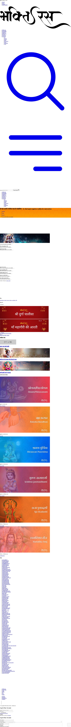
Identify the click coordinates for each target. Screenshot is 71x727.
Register (9, 715)
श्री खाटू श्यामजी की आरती (6, 584)
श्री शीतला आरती (4, 623)
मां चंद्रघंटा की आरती (5, 617)
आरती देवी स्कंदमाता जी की (6, 653)
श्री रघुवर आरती (4, 638)
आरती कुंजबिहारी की (5, 562)
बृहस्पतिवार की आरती (5, 633)
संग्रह (3, 213)
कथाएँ (3, 3)
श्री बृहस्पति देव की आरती (6, 636)
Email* (1, 710)
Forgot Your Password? (4, 713)
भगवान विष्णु (6, 43)
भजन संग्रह (4, 36)
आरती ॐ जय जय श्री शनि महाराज (7, 634)
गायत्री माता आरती (5, 578)
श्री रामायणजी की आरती (5, 583)
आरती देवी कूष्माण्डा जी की (6, 591)
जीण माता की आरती (5, 649)
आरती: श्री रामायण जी (5, 666)
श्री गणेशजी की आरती (5, 560)
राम (4, 37)
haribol (5, 300)
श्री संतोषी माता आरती (5, 622)
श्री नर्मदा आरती (4, 663)
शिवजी (5, 40)
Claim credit (8, 280)
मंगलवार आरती (4, 586)
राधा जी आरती (4, 595)
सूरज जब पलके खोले (4, 346)
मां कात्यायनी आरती (5, 590)
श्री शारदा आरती (4, 624)
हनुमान (5, 42)
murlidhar (13, 300)
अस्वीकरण (3, 699)
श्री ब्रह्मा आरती (4, 661)
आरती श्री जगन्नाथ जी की (6, 604)
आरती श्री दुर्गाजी (4, 601)
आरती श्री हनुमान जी (5, 564)
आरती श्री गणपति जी (5, 561)
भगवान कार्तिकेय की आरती (6, 650)
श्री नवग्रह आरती (4, 620)
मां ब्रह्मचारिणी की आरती (5, 657)
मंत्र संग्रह (3, 34)
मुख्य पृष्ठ (3, 2)
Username (1, 723)
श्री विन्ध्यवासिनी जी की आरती (6, 659)
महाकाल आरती (4, 611)
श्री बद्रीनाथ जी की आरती (6, 614)
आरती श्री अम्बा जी (5, 572)
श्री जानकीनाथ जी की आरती (6, 647)
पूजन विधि (3, 4)
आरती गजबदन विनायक (5, 579)
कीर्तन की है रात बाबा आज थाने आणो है (7, 662)
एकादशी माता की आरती (5, 576)
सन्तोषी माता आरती (5, 635)
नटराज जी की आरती (5, 603)
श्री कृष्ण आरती (4, 619)
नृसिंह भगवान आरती (5, 665)
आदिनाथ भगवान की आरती (6, 616)
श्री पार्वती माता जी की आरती (6, 577)
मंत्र (2, 692)
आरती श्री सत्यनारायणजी (6, 567)
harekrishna (2, 300)
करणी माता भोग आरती (5, 643)
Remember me (3, 712)
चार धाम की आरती (4, 607)
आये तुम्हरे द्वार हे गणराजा (5, 372)
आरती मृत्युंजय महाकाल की (6, 605)
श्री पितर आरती (4, 615)
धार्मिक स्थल (4, 30)
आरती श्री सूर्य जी (4, 568)
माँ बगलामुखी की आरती (5, 580)
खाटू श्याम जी (6, 41)
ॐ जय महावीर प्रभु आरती (6, 639)
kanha (8, 300)
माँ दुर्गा (5, 44)
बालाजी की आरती (4, 652)
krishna (10, 300)
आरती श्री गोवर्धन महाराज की (6, 570)
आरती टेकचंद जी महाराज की (6, 632)
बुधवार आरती (4, 609)
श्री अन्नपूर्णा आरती (5, 621)
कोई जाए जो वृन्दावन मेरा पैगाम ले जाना (8, 359)
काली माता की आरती (5, 594)
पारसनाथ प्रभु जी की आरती (6, 627)
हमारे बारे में (3, 697)
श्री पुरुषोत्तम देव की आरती (6, 569)
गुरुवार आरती (4, 587)
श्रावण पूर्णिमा (2, 465)
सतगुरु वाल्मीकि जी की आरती (6, 630)
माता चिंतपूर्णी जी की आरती (6, 618)
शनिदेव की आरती (4, 588)
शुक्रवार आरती (4, 592)
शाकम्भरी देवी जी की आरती (6, 628)
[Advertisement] (31, 225)
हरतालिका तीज (2, 555)
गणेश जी (5, 39)
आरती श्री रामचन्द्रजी (5, 565)
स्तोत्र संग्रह (4, 35)
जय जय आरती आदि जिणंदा (6, 672)
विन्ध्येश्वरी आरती (4, 640)
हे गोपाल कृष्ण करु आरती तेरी (6, 667)
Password (1, 711)
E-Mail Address (2, 722)
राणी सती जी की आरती (5, 581)
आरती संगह (3, 32)
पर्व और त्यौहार (4, 193)
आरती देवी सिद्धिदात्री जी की (6, 656)
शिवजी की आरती (4, 566)
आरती (3, 690)
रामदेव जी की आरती (5, 655)
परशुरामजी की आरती (5, 612)
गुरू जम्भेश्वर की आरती (5, 664)
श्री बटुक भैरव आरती (5, 598)
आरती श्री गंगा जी (4, 599)
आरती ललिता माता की (5, 602)
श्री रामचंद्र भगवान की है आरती (6, 670)
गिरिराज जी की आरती (5, 600)
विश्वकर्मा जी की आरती (5, 610)
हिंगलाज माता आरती (5, 606)
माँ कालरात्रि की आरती (5, 582)
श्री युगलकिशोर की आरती (6, 660)
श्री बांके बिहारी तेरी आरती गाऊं (6, 648)
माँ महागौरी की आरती (5, 597)
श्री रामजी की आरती (5, 644)
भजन (3, 693)
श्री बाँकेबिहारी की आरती (5, 563)
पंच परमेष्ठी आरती (4, 637)
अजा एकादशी (2, 525)
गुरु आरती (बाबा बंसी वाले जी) (6, 631)
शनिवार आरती (4, 593)
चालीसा (3, 691)
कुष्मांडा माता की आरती (5, 673)
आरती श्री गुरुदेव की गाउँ (5, 629)
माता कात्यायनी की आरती (6, 668)
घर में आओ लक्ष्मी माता (5, 651)
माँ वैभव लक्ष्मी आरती (5, 626)
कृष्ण (16, 300)
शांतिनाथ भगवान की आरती (6, 613)
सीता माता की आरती (5, 669)
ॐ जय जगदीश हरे (4, 559)
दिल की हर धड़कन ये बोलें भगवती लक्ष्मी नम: (8, 671)
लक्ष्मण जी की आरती (5, 646)
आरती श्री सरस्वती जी (5, 574)
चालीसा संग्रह (4, 33)
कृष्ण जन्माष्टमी (2, 495)
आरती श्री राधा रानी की (5, 596)
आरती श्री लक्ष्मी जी (5, 573)
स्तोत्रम (3, 694)
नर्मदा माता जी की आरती (5, 654)
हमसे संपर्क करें (4, 698)
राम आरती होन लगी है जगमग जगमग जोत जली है (9, 645)
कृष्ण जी (5, 38)
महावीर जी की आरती (5, 589)
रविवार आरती (4, 585)
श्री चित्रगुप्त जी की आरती (6, 571)
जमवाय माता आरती (5, 642)
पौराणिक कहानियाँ (4, 5)
